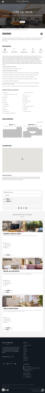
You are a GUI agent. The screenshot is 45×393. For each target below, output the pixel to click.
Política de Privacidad (31, 384)
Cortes (24, 352)
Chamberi (25, 351)
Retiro (24, 355)
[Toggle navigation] (42, 2)
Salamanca (25, 357)
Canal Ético (9, 384)
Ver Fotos (22, 21)
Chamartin (25, 349)
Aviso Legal (4, 384)
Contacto (27, 376)
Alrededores (25, 358)
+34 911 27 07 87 (28, 366)
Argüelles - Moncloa (27, 345)
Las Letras (25, 360)
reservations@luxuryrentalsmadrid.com (32, 368)
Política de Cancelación (16, 384)
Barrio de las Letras (17, 29)
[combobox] (22, 195)
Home (3, 29)
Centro (24, 348)
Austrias (24, 346)
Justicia (24, 354)
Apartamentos (9, 29)
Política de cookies (5, 386)
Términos (24, 384)
